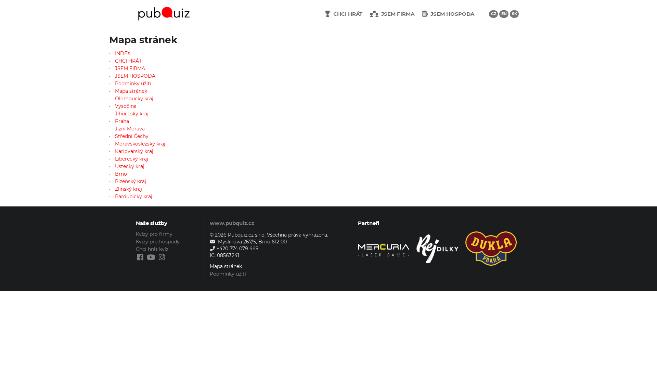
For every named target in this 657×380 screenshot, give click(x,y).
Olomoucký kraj (134, 99)
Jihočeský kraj (132, 114)
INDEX (122, 53)
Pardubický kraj (133, 196)
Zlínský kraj (128, 189)
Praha (122, 121)
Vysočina (126, 106)
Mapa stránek (131, 91)
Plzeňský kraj (130, 181)
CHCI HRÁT (128, 61)
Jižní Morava (130, 129)
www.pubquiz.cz (232, 223)
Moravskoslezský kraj (140, 144)
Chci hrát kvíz (152, 249)
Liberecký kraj (131, 159)
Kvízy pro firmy (154, 234)
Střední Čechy (132, 136)
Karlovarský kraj (134, 151)
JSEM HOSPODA (135, 76)
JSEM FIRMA (130, 68)
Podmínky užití (133, 83)
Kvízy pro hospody (158, 242)
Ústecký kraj (129, 166)
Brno (121, 174)
